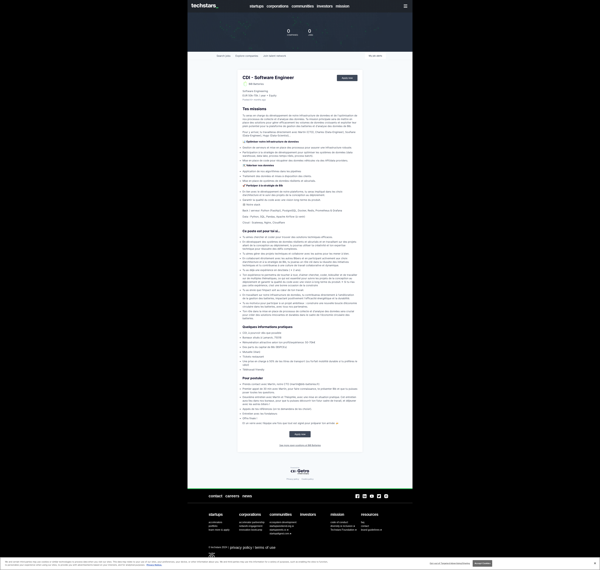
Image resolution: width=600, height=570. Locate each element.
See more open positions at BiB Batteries (300, 445)
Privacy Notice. (154, 564)
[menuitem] (257, 6)
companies (246, 55)
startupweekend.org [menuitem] (280, 526)
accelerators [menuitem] (215, 522)
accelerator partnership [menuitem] (252, 522)
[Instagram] (387, 498)
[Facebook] (359, 498)
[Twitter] (380, 498)
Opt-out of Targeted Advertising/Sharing (450, 563)
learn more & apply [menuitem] (219, 529)
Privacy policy (293, 479)
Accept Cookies (482, 563)
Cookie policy (308, 479)
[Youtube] (373, 498)
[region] (300, 563)
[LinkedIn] (366, 498)
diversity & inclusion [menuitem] (341, 526)
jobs (223, 55)
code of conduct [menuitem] (339, 522)
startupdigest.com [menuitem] (279, 533)
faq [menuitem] (362, 522)
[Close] (595, 563)
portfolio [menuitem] (213, 526)
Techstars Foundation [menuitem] (342, 529)
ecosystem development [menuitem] (283, 522)
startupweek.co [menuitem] (278, 529)
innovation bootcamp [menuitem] (250, 529)
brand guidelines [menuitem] (370, 529)
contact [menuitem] (365, 526)
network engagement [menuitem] (250, 526)
